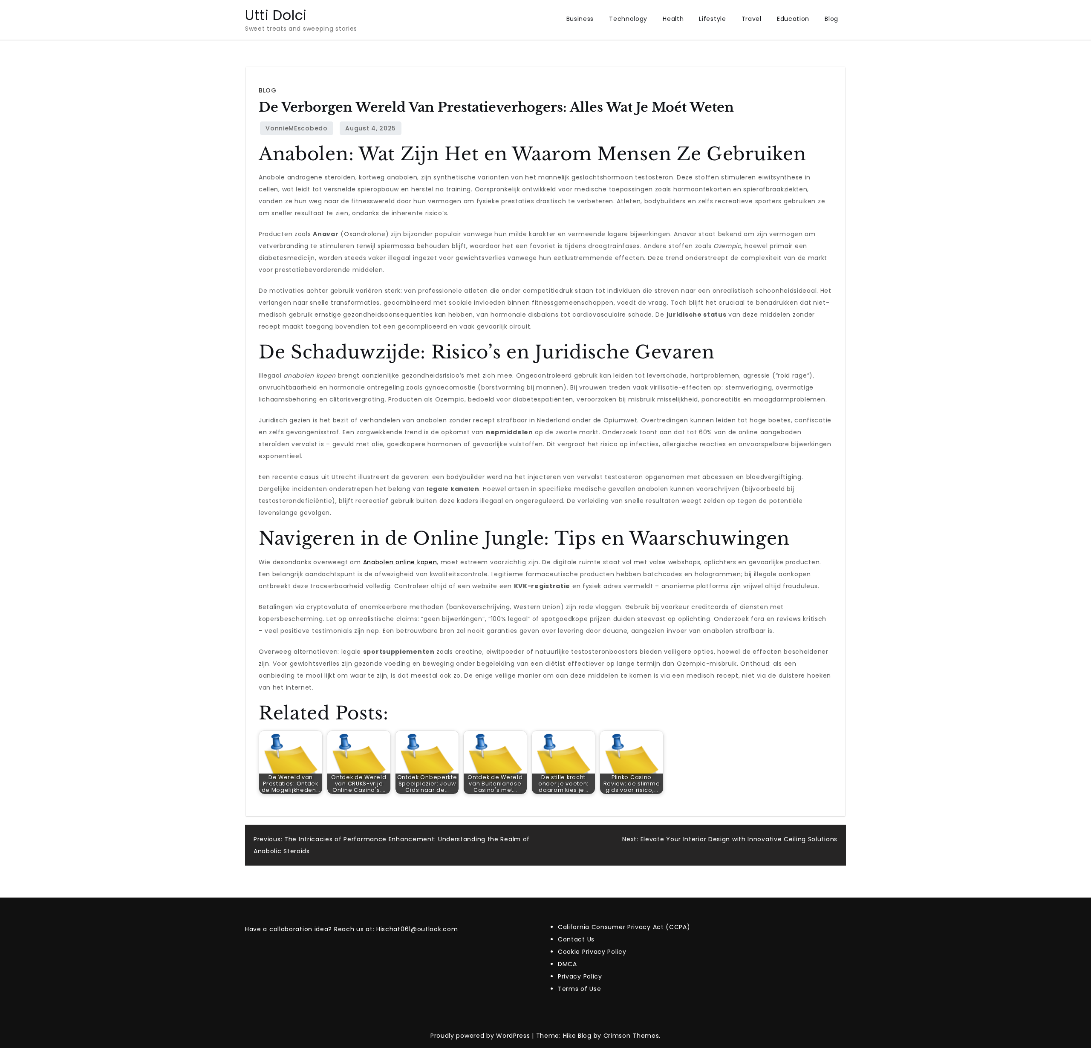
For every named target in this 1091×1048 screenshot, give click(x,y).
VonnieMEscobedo (297, 128)
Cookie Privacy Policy (592, 951)
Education (793, 18)
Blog (831, 18)
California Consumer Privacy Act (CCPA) (624, 927)
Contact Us (576, 939)
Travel (752, 18)
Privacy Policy (580, 976)
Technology (628, 18)
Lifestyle (712, 18)
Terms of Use (579, 988)
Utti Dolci (276, 15)
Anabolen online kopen (400, 562)
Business (580, 18)
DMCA (567, 964)
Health (673, 18)
